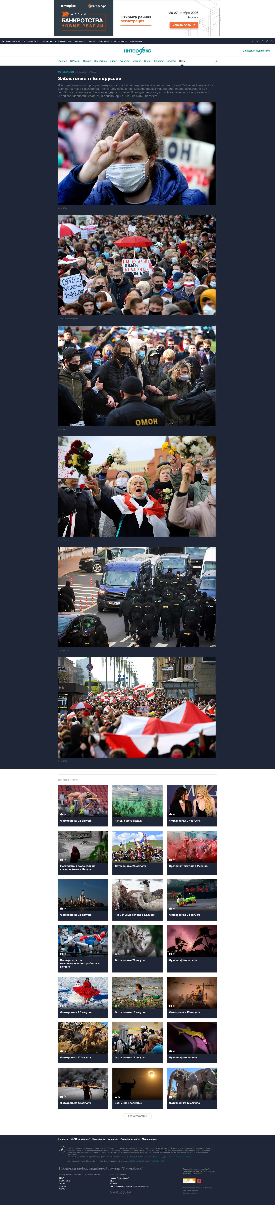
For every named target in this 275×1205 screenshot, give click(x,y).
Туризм (91, 41)
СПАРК (62, 1178)
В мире (87, 61)
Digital (147, 61)
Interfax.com (47, 41)
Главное (62, 61)
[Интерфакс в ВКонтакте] (120, 1192)
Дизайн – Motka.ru (190, 1193)
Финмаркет (80, 41)
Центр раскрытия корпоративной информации (129, 1186)
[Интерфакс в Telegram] (116, 1192)
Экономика (100, 61)
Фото (182, 61)
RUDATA (113, 1183)
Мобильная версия (11, 41)
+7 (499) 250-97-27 (157, 1161)
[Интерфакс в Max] (129, 1192)
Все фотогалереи (137, 1116)
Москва (137, 61)
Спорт (113, 61)
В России (75, 61)
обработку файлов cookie (181, 1157)
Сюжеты (171, 61)
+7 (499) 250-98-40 (136, 1161)
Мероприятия (135, 41)
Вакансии (113, 1139)
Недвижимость (104, 41)
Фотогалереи (66, 72)
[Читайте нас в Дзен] (112, 1192)
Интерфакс (137, 50)
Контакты (63, 1139)
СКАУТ (62, 1183)
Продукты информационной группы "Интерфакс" (101, 1168)
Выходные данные (190, 1190)
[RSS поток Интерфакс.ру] (125, 1192)
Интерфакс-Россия (63, 41)
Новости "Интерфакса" (119, 1178)
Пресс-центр (98, 1139)
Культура (124, 61)
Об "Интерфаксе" (31, 41)
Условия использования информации (198, 1188)
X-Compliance (64, 1181)
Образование (120, 41)
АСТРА (62, 1189)
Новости (159, 61)
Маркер (62, 1186)
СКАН (112, 1181)
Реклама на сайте (130, 1139)
